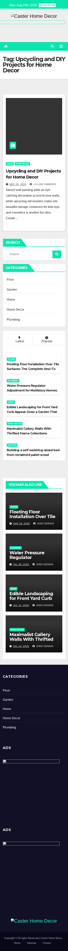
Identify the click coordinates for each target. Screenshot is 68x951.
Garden (12, 289)
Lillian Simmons (44, 184)
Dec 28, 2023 (17, 184)
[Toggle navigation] (61, 46)
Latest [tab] (20, 341)
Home (10, 164)
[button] (52, 46)
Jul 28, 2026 (21, 564)
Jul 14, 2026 (21, 646)
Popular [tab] (47, 341)
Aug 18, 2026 (21, 523)
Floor (10, 279)
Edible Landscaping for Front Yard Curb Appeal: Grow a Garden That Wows (31, 600)
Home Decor (22, 164)
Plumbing (13, 319)
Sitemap (31, 943)
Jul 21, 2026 (21, 605)
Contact (47, 943)
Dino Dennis (45, 523)
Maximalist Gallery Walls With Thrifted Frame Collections (31, 639)
